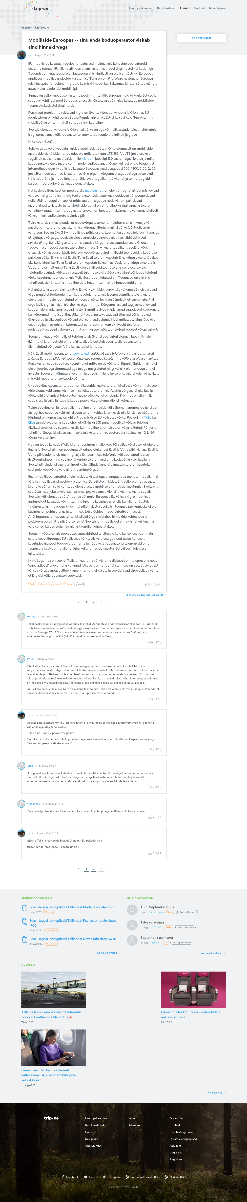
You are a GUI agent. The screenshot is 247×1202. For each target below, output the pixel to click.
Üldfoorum (42, 27)
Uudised (199, 8)
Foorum (185, 8)
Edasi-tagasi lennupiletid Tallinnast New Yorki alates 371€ (72, 938)
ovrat (30, 658)
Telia (148, 417)
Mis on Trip (177, 1118)
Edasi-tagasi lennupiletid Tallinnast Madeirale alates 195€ (72, 907)
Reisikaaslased (166, 8)
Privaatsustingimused (183, 1139)
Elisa (32, 422)
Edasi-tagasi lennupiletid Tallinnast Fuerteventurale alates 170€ (72, 923)
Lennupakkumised (141, 8)
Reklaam (175, 1145)
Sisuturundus (93, 1145)
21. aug (144, 927)
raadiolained (94, 190)
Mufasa (31, 616)
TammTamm (156, 912)
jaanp (30, 765)
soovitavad (80, 353)
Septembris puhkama (156, 937)
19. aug (144, 942)
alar (30, 55)
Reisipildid (91, 1139)
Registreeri (176, 1159)
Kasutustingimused (182, 1132)
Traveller (155, 942)
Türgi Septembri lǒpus (157, 907)
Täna (143, 912)
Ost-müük (134, 1125)
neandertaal (33, 803)
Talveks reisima (152, 922)
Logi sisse (176, 1152)
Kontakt (175, 1125)
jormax (31, 715)
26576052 (155, 927)
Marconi (88, 158)
